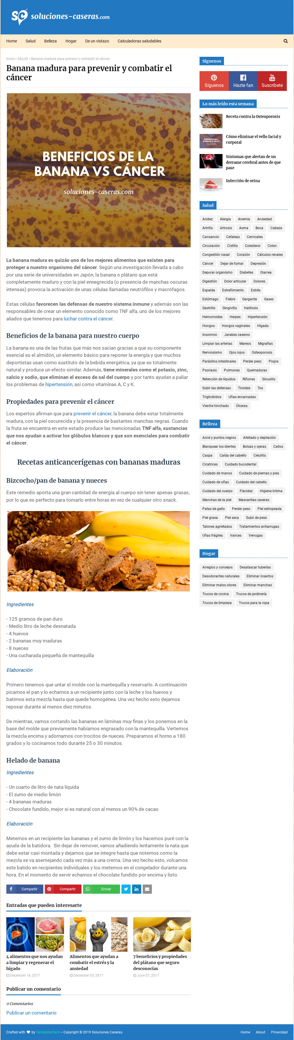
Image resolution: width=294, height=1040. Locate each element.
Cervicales (255, 237)
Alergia (225, 219)
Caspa (207, 455)
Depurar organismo (217, 272)
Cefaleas (233, 237)
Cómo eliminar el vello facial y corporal (253, 139)
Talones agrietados (217, 527)
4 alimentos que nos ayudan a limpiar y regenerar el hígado (34, 962)
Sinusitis (268, 379)
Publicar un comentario (31, 1013)
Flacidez (246, 491)
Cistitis (232, 246)
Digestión (209, 281)
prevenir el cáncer (92, 413)
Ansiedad (264, 219)
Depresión (258, 264)
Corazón (243, 255)
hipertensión (58, 384)
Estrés (255, 290)
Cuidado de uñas (215, 482)
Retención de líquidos (218, 379)
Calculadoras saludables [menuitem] (139, 41)
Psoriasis (209, 370)
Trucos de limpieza (217, 603)
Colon (272, 246)
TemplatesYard (47, 1032)
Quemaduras (257, 370)
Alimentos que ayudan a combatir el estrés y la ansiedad (94, 962)
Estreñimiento (233, 290)
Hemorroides (212, 317)
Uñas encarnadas (242, 397)
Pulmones (232, 370)
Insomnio (209, 335)
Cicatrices (210, 464)
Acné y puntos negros (219, 438)
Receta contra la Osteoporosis (253, 116)
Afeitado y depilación (259, 438)
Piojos (273, 361)
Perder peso (252, 361)
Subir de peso (256, 518)
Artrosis (226, 228)
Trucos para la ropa (254, 603)
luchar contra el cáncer (88, 319)
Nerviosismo (212, 352)
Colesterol (252, 246)
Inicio (10, 59)
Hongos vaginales (236, 326)
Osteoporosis (262, 352)
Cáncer (207, 264)
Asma (243, 228)
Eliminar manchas (257, 585)
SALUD (23, 59)
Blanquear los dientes (219, 447)
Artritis (207, 228)
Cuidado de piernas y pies (259, 473)
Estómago (210, 299)
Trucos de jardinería (251, 594)
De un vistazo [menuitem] (97, 41)
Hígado (263, 326)
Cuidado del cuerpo (217, 491)
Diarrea (266, 272)
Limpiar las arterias (217, 344)
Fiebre (230, 299)
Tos (260, 388)
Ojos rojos (237, 352)
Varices (235, 535)
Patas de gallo (213, 509)
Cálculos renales (270, 255)
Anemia (244, 219)
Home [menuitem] (11, 41)
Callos (278, 447)
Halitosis (251, 308)
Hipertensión (258, 317)
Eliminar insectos (260, 576)
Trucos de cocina (215, 594)
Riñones (249, 379)
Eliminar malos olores (219, 585)
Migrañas (265, 344)
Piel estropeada (270, 509)
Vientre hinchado (215, 406)
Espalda (208, 290)
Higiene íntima (271, 491)
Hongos (208, 326)
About (260, 1032)
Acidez (207, 219)
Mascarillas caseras (254, 500)
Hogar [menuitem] (71, 41)
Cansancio (210, 237)
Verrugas (256, 535)
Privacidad (279, 1032)
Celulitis (260, 455)
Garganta (249, 299)
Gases (269, 299)
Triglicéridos (211, 397)
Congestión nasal (216, 255)
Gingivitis (230, 308)
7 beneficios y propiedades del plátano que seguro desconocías (160, 962)
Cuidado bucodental (240, 464)
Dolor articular (235, 281)
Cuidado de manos (217, 473)
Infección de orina (243, 180)
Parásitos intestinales (219, 361)
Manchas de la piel (216, 500)
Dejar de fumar (231, 264)
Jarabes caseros (237, 335)
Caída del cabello (233, 455)
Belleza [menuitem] (50, 41)
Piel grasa (210, 518)
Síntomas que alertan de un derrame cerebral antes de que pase (253, 162)
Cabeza (276, 228)
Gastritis (208, 308)
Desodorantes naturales (220, 576)
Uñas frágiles (212, 535)
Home (245, 1032)
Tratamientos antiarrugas (259, 527)
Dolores (259, 281)
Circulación (211, 246)
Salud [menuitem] (31, 41)
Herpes (235, 317)
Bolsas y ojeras (254, 447)
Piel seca (232, 518)
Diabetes (246, 272)
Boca (259, 228)
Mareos (245, 344)
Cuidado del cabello (251, 482)
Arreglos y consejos (217, 567)
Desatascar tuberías (255, 567)
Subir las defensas (216, 388)
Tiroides (244, 388)
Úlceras (241, 406)
